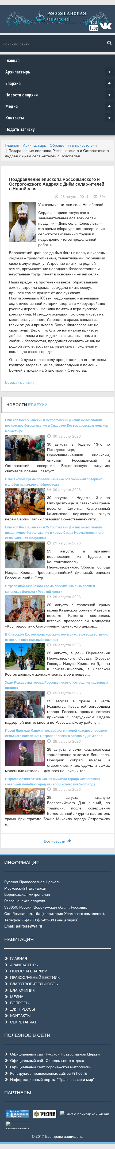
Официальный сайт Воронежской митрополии (49, 1066)
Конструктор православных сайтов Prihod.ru (47, 1073)
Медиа (58, 106)
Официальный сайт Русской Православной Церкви (54, 1054)
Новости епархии (58, 95)
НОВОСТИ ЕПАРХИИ (27, 970)
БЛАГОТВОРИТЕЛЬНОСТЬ (33, 983)
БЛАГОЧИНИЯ (21, 990)
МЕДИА (15, 996)
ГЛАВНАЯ (17, 958)
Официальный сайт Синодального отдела (46, 1060)
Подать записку (19, 129)
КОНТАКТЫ (19, 1015)
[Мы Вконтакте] (105, 27)
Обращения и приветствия (73, 145)
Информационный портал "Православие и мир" (51, 1079)
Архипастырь (58, 72)
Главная (12, 60)
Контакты (58, 118)
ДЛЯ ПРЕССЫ (21, 1009)
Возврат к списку (19, 382)
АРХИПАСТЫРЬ (23, 964)
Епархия (58, 83)
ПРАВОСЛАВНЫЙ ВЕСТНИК (34, 977)
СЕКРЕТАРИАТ (22, 1022)
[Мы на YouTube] (93, 27)
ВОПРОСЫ (18, 1002)
